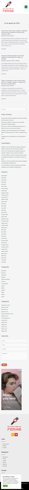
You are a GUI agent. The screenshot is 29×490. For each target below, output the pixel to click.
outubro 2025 (4, 197)
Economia (3, 272)
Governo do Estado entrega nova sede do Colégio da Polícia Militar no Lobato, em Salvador (12, 57)
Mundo (2, 288)
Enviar (4, 364)
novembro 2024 (4, 221)
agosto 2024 (4, 227)
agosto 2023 (4, 253)
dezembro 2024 (4, 218)
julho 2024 (3, 229)
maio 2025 (3, 208)
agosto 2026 (4, 175)
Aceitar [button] (5, 485)
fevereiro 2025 (4, 214)
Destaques (3, 35)
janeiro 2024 (4, 242)
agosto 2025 (4, 201)
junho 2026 (3, 180)
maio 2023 (3, 260)
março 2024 (4, 238)
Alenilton (3, 146)
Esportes (3, 277)
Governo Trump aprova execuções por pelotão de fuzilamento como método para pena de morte (13, 157)
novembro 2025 (4, 195)
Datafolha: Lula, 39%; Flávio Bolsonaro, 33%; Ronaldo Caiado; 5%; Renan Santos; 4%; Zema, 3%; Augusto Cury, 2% (14, 132)
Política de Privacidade (12, 483)
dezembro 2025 (4, 193)
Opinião (3, 290)
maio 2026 (3, 182)
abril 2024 (3, 236)
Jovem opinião (4, 283)
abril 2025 (3, 210)
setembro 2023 (4, 251)
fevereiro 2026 (4, 188)
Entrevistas (3, 275)
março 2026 (4, 186)
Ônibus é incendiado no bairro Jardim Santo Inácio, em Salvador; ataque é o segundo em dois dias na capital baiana (13, 82)
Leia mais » (3, 49)
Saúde (2, 296)
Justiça (3, 285)
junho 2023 (3, 257)
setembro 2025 (4, 199)
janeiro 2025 (4, 216)
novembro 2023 (4, 247)
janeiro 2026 (4, 190)
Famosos (3, 281)
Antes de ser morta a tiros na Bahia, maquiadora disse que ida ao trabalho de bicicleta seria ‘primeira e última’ (14, 32)
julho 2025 (3, 203)
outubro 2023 (4, 249)
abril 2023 (3, 262)
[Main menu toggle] (26, 6)
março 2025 (4, 212)
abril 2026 (3, 184)
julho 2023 (3, 255)
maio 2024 (3, 234)
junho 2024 (3, 231)
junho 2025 (3, 205)
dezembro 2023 (4, 244)
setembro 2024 (4, 225)
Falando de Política (11, 60)
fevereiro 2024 (4, 240)
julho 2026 (3, 177)
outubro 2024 (4, 223)
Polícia (8, 35)
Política (3, 294)
